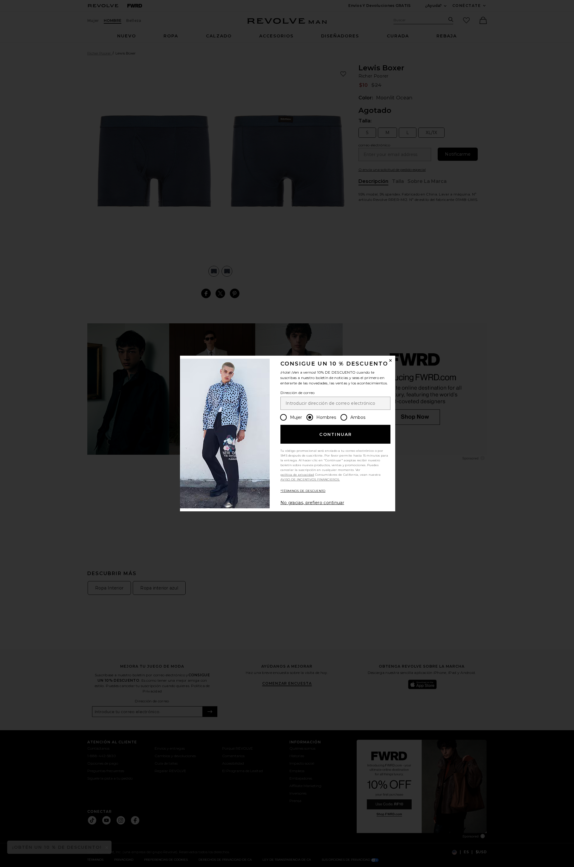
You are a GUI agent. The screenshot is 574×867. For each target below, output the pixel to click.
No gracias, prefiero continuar (312, 502)
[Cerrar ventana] (390, 360)
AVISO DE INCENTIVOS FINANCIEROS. (310, 479)
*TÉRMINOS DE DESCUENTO (303, 491)
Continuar (335, 434)
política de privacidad (297, 475)
